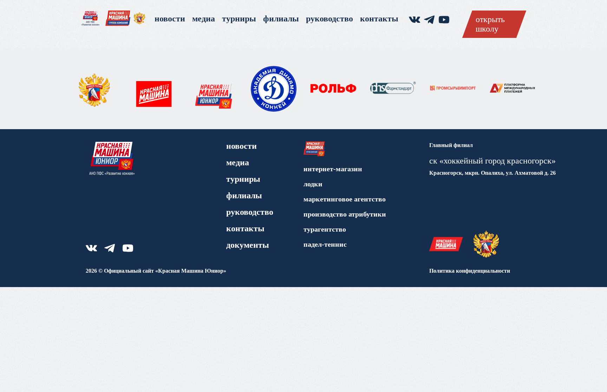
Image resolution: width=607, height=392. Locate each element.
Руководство (329, 18)
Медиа (203, 18)
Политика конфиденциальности (469, 271)
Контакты (379, 18)
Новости (170, 18)
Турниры (239, 18)
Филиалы (281, 18)
